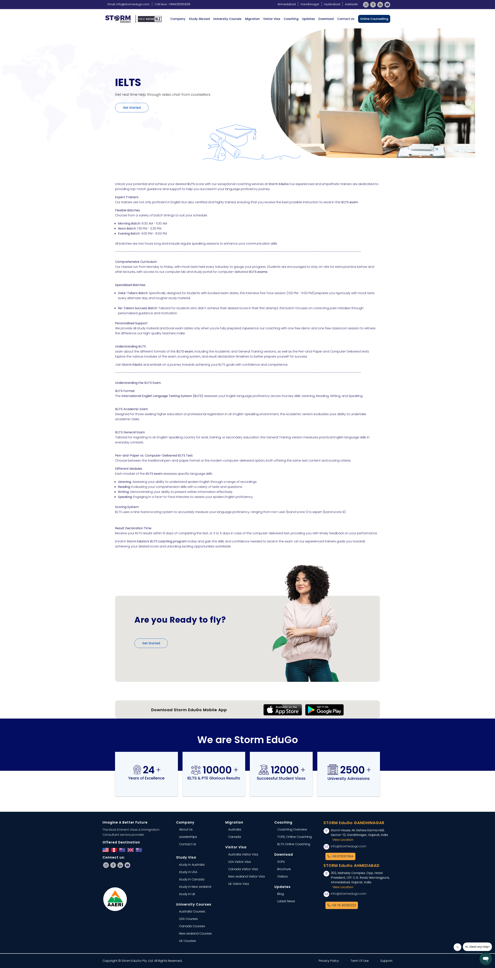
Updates (308, 19)
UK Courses (187, 941)
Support (386, 961)
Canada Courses (192, 926)
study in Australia (192, 864)
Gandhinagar (309, 4)
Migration (252, 19)
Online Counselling (374, 19)
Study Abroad (199, 19)
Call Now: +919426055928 (172, 4)
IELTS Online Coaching (293, 844)
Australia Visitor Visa (243, 854)
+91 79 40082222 (343, 905)
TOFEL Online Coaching (294, 837)
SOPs (281, 862)
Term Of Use (360, 961)
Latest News (286, 901)
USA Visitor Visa (239, 862)
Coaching (291, 19)
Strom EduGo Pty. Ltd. (137, 961)
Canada (234, 837)
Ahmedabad (286, 4)
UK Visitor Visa (238, 884)
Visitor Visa (271, 19)
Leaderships (188, 837)
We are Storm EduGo (247, 740)
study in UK (187, 894)
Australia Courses (192, 911)
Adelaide (351, 4)
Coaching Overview (292, 829)
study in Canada (191, 879)
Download (326, 19)
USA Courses (188, 919)
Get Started (132, 108)
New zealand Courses (195, 933)
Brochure (284, 869)
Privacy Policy (329, 961)
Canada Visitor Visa (243, 869)
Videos (282, 876)
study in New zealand (195, 886)
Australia (234, 829)
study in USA (188, 872)
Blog (280, 894)
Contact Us (345, 19)
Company (177, 19)
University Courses (227, 19)
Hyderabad (332, 4)
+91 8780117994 (341, 856)
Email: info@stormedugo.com (129, 4)
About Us (186, 829)
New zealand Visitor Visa (246, 876)
